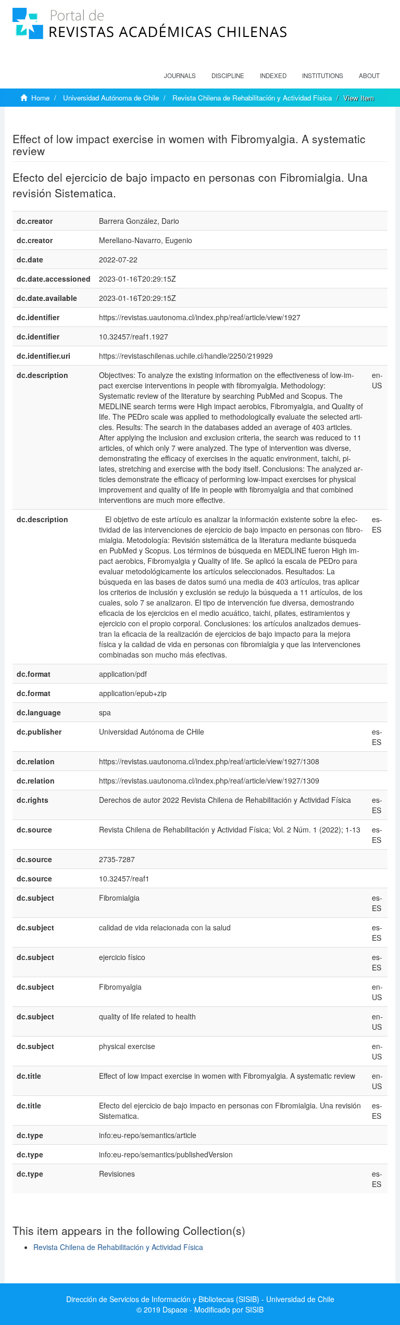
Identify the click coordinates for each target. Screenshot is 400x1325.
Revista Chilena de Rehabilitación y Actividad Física (252, 98)
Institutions (322, 75)
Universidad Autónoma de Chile (111, 98)
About (369, 75)
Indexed (273, 75)
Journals (180, 75)
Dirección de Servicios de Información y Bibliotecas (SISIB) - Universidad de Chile (200, 1299)
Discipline (227, 75)
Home (40, 98)
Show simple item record (53, 122)
